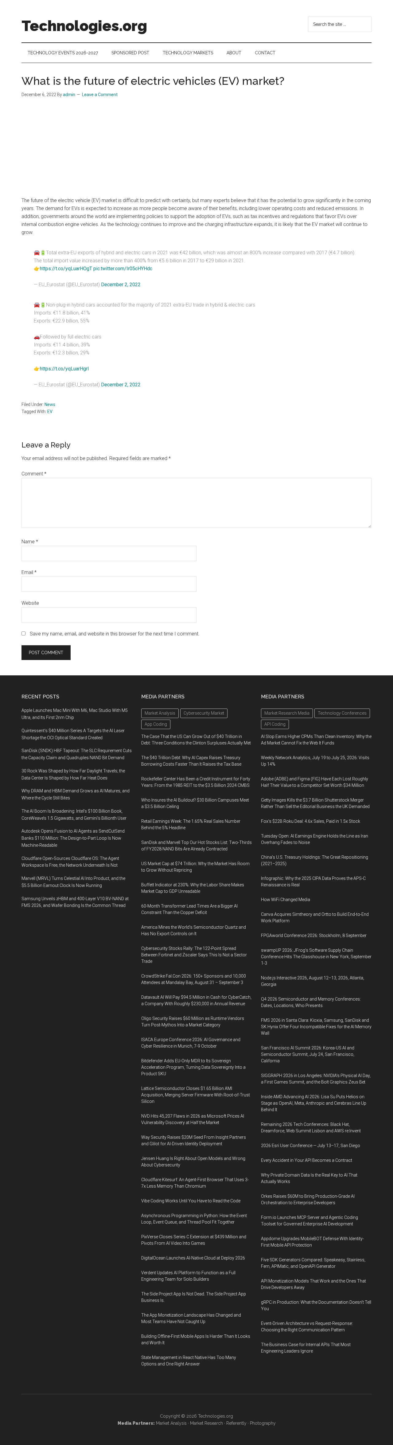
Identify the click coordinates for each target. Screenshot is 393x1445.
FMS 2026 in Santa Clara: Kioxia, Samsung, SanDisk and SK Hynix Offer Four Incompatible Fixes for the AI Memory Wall (316, 1027)
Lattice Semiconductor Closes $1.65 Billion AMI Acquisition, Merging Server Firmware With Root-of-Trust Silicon (195, 1095)
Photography (263, 1423)
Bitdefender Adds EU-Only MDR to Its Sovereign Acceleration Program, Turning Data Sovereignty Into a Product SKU (193, 1067)
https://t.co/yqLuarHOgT (66, 268)
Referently (236, 1423)
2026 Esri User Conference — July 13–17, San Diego (310, 1145)
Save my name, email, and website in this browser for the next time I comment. (115, 634)
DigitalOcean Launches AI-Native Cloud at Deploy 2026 (193, 1258)
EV (50, 411)
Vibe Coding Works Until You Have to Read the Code (190, 1200)
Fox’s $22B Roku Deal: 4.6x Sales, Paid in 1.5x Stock (310, 821)
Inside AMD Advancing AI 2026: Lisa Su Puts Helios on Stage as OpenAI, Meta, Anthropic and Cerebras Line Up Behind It (313, 1103)
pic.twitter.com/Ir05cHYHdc (122, 268)
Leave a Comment (100, 94)
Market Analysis (171, 1423)
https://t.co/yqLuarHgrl (64, 369)
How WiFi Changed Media (285, 899)
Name (29, 542)
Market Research (206, 1423)
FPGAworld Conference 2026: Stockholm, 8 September (314, 935)
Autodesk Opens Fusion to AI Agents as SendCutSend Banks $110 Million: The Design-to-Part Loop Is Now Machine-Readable (73, 838)
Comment (33, 474)
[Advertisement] (196, 150)
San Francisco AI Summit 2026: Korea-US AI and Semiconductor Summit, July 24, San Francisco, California (307, 1054)
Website (30, 603)
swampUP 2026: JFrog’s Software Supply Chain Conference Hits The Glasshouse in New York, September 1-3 (316, 957)
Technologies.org (84, 25)
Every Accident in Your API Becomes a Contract (306, 1160)
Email (29, 572)
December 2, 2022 (121, 284)
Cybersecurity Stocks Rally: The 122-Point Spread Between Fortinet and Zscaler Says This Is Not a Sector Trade (194, 955)
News (50, 404)
